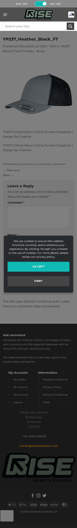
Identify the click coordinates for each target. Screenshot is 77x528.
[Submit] (70, 26)
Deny (38, 281)
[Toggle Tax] (40, 3)
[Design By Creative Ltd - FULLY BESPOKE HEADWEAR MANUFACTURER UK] (38, 14)
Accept (39, 266)
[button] (5, 14)
